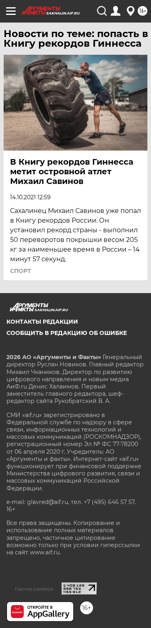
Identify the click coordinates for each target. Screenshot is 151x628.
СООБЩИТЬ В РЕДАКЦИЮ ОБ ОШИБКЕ (66, 333)
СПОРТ (20, 271)
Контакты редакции (42, 321)
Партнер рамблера (34, 589)
